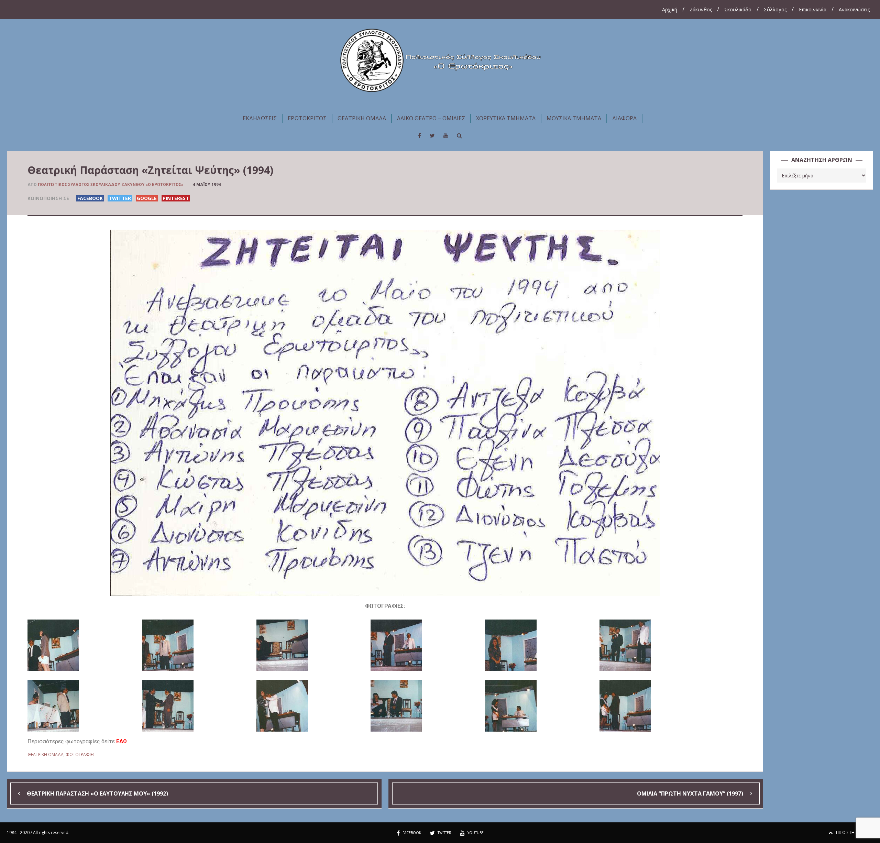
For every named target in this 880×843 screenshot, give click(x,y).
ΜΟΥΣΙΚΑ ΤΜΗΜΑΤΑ (574, 118)
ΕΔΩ (121, 741)
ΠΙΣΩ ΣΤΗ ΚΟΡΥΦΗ (854, 832)
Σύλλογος (775, 9)
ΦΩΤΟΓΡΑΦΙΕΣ (80, 754)
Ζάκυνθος (701, 9)
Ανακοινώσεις (854, 9)
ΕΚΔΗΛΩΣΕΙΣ (260, 118)
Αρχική (669, 9)
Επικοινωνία (812, 9)
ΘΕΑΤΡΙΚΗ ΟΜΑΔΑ (362, 118)
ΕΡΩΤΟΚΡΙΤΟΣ (307, 118)
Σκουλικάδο (737, 9)
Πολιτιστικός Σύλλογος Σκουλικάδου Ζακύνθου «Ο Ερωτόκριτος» (110, 184)
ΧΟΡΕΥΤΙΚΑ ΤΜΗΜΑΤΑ (506, 118)
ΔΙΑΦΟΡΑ (624, 118)
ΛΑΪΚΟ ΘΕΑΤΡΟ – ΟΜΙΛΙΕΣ (431, 118)
